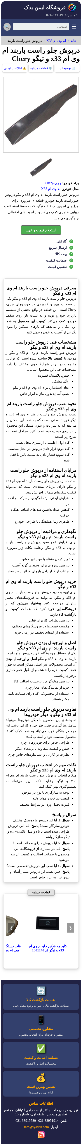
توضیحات (67, 68)
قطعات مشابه (41, 68)
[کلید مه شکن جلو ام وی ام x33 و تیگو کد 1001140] (48, 942)
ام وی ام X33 (56, 41)
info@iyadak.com (36, 1127)
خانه (73, 41)
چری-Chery (53, 183)
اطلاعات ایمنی (15, 68)
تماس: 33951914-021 (61, 15)
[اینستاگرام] (41, 1135)
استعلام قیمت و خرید (41, 230)
